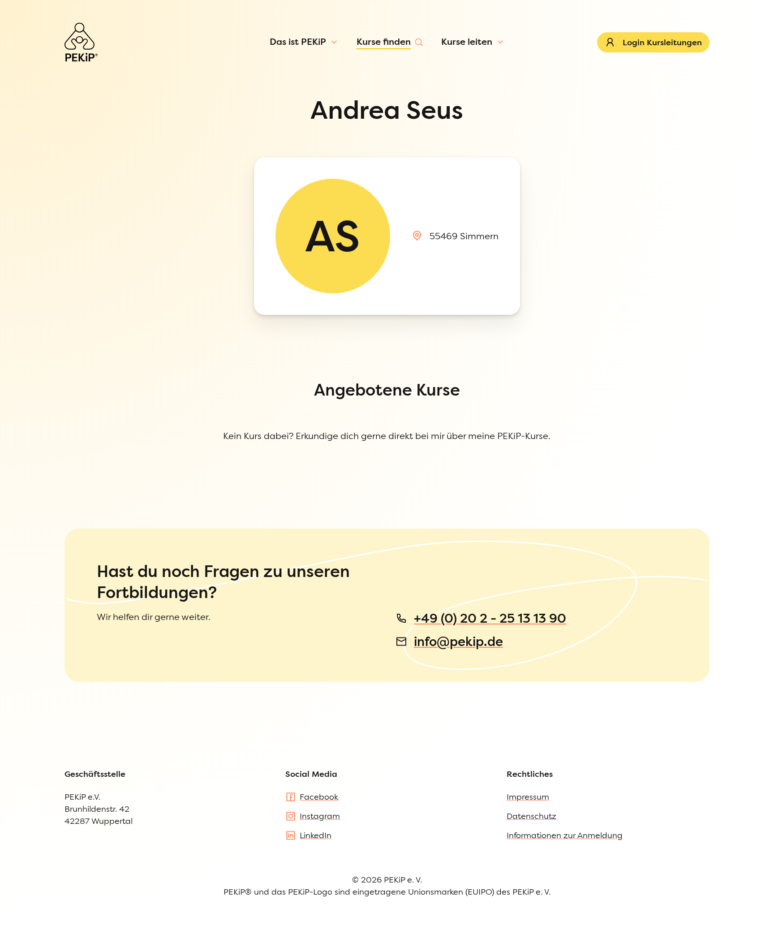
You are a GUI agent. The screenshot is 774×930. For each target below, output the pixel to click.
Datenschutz (531, 816)
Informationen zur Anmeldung (565, 835)
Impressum (528, 797)
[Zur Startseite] (81, 42)
